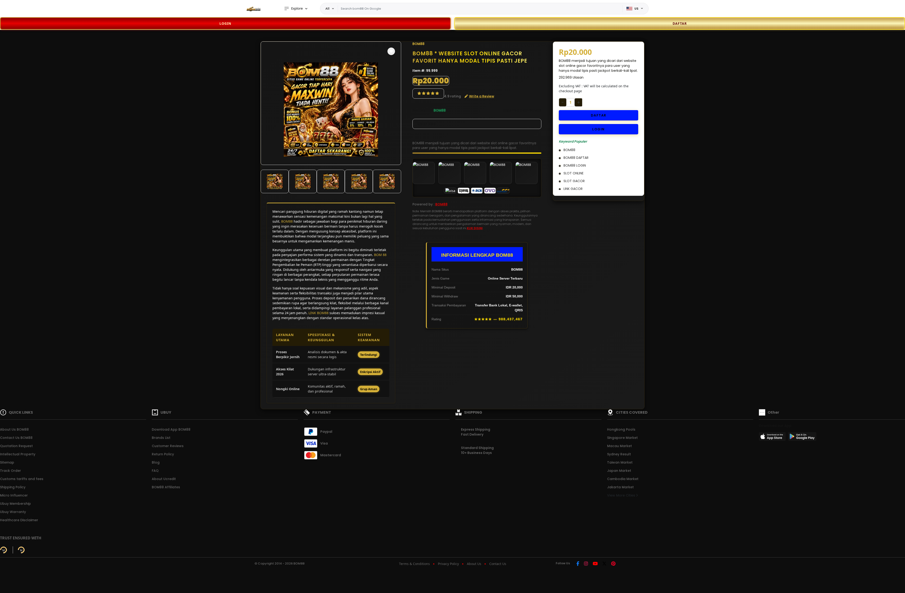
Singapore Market (622, 437)
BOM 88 (380, 254)
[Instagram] (586, 564)
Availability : (423, 110)
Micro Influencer (14, 495)
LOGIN (225, 23)
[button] (391, 51)
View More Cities (621, 495)
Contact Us (497, 563)
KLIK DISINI (475, 228)
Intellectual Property (17, 454)
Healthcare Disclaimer (19, 520)
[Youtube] (595, 564)
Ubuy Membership (15, 503)
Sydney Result (619, 454)
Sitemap (7, 462)
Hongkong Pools (621, 429)
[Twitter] (604, 564)
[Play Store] (802, 438)
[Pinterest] (613, 564)
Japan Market (619, 470)
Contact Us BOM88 (16, 437)
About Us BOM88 (14, 429)
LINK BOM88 (319, 313)
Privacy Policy (448, 563)
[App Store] (773, 438)
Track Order (10, 470)
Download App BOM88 (171, 429)
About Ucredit (164, 479)
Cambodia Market (622, 479)
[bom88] (253, 9)
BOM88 (287, 221)
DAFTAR (598, 115)
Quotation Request (16, 446)
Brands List (161, 437)
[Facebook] (578, 564)
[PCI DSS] (3, 549)
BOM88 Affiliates (166, 487)
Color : (426, 123)
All (327, 8)
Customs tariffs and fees (21, 479)
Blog (156, 462)
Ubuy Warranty (13, 511)
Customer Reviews (168, 446)
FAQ (155, 470)
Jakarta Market (620, 487)
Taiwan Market (620, 462)
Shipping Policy (12, 487)
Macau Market (619, 446)
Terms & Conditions (414, 563)
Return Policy (163, 454)
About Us (474, 563)
